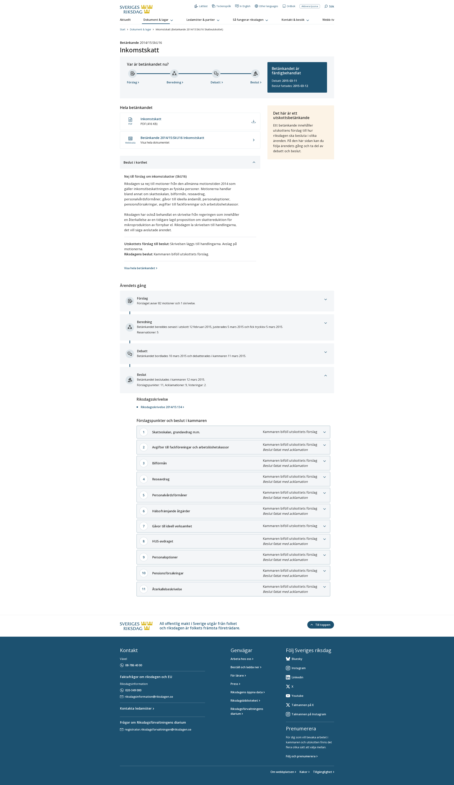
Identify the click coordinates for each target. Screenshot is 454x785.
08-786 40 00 (133, 665)
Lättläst (203, 6)
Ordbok (291, 6)
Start (122, 29)
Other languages (268, 6)
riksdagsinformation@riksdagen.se (149, 697)
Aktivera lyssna (309, 6)
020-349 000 (133, 690)
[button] (159, 20)
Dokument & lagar (140, 29)
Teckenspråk (223, 6)
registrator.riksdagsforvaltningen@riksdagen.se (158, 729)
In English (245, 6)
